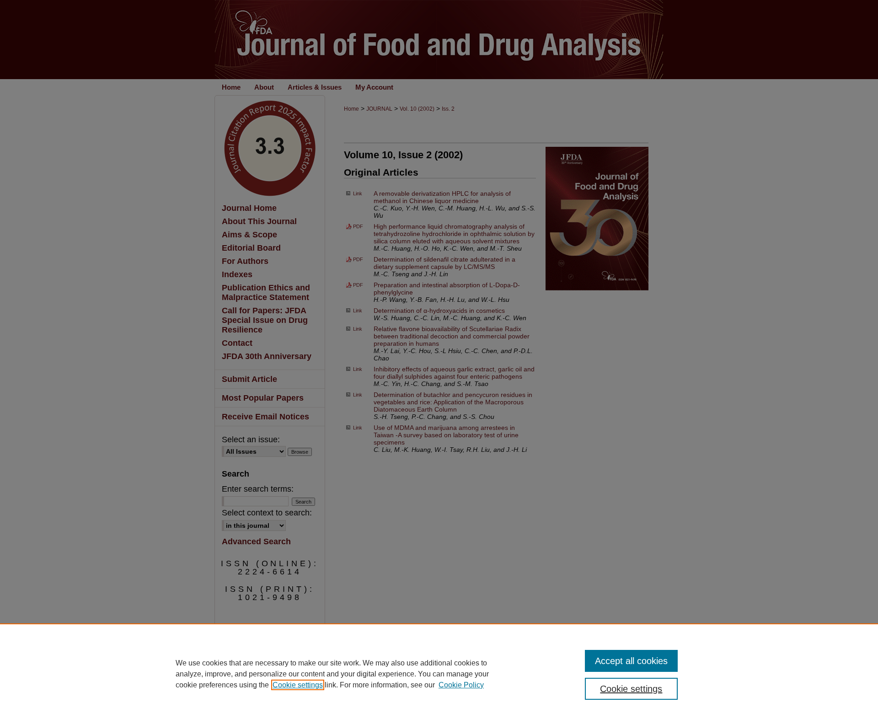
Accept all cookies (631, 661)
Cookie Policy (461, 685)
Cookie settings (298, 685)
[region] (439, 673)
